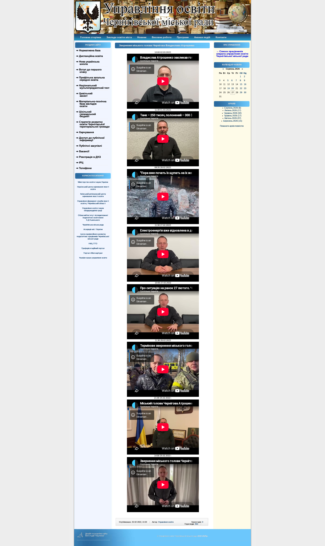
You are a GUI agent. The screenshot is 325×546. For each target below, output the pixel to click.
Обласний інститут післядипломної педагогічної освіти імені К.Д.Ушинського (93, 217)
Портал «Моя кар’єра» (93, 253)
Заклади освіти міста (119, 37)
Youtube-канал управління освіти (93, 258)
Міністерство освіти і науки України (93, 182)
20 (232, 88)
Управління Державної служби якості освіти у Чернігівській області (93, 202)
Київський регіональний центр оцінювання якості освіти (93, 195)
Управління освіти (166, 522)
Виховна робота (161, 37)
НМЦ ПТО (93, 244)
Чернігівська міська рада (93, 225)
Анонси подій (202, 37)
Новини (141, 37)
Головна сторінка (90, 37)
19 (228, 88)
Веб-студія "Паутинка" (94, 536)
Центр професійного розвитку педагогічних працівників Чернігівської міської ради (93, 236)
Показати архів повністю (232, 126)
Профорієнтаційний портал (92, 248)
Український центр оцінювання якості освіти (93, 188)
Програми (183, 37)
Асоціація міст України (93, 229)
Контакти (221, 37)
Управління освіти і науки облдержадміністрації (93, 209)
